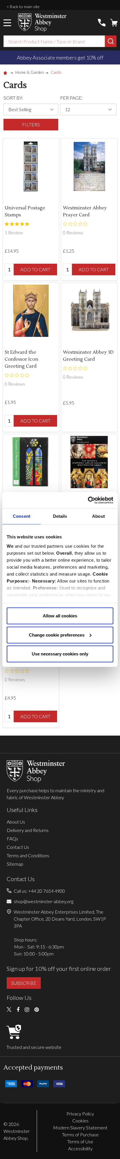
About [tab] (98, 516)
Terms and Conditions (28, 855)
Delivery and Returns (28, 830)
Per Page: (71, 97)
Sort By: (13, 97)
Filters (31, 124)
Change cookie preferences (56, 634)
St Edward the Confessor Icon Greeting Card (21, 359)
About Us (16, 821)
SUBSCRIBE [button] (23, 983)
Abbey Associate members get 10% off (60, 57)
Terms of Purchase (80, 1134)
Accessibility (80, 1148)
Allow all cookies (60, 615)
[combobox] (54, 41)
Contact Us (18, 847)
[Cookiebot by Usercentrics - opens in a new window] (87, 500)
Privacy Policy (80, 1113)
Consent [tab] (21, 516)
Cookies (80, 1120)
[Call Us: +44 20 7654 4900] (102, 23)
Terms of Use (80, 1141)
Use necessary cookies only (60, 653)
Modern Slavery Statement (80, 1127)
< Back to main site (23, 6)
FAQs (12, 838)
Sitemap (15, 864)
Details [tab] (60, 516)
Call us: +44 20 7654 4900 (39, 891)
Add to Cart (35, 269)
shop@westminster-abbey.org (43, 901)
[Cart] (114, 23)
